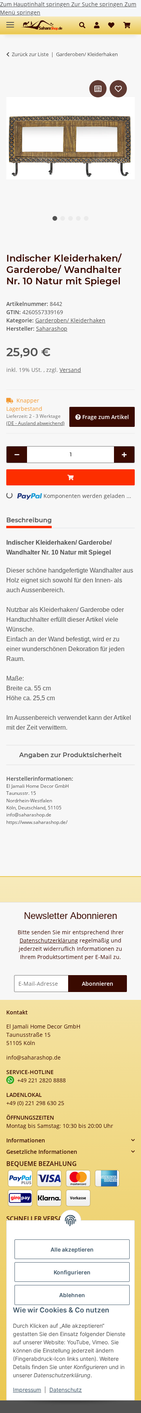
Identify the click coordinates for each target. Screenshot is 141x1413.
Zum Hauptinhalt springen (35, 4)
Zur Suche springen (98, 4)
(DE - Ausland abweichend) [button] (35, 423)
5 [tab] (86, 218)
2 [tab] (62, 218)
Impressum (27, 1389)
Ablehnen (72, 1295)
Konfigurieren (72, 1272)
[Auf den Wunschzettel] (118, 88)
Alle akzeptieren (72, 1249)
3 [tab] (70, 218)
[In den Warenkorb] (70, 477)
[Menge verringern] (17, 455)
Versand (70, 369)
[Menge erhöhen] (124, 455)
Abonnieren (97, 983)
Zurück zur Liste (30, 54)
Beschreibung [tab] (29, 520)
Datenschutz (65, 1389)
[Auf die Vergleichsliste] (98, 88)
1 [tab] (54, 218)
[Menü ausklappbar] (10, 21)
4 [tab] (78, 218)
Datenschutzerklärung (49, 940)
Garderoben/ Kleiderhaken (70, 320)
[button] (84, 25)
